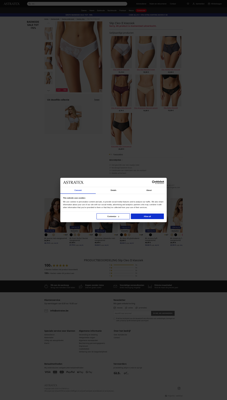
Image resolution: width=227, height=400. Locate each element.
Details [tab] (113, 190)
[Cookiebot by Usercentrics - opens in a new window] (153, 182)
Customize (111, 216)
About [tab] (149, 190)
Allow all (147, 216)
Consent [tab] (78, 190)
